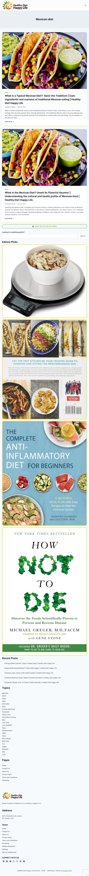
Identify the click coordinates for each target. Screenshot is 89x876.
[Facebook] (6, 861)
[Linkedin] (20, 861)
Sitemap (5, 849)
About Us (5, 771)
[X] (13, 861)
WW (3, 752)
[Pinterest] (3, 861)
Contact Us (6, 768)
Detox (4, 698)
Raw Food (5, 741)
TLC (3, 744)
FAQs (4, 706)
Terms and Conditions (9, 777)
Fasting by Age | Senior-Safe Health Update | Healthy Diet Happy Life (28, 673)
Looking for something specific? (13, 232)
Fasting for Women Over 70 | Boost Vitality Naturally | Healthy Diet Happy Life (31, 682)
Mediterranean (7, 730)
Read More (9, 121)
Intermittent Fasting (9, 717)
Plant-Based (6, 738)
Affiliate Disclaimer (8, 846)
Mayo (4, 728)
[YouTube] (10, 861)
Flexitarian (5, 712)
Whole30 (5, 749)
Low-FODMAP (7, 725)
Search (82, 236)
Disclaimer (5, 780)
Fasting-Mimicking (8, 709)
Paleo (4, 736)
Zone (4, 754)
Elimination (6, 704)
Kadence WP (67, 871)
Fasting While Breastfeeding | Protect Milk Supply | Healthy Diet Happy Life (30, 668)
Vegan (4, 746)
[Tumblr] (17, 861)
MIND (4, 733)
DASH (4, 696)
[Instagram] (24, 861)
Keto (3, 720)
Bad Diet (5, 693)
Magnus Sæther (11, 204)
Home (4, 765)
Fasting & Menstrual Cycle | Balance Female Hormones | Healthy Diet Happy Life (32, 678)
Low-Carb (5, 722)
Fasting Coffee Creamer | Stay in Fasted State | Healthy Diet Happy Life (29, 663)
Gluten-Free (6, 714)
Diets (6, 189)
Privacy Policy (7, 774)
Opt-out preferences (9, 852)
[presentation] (44, 157)
